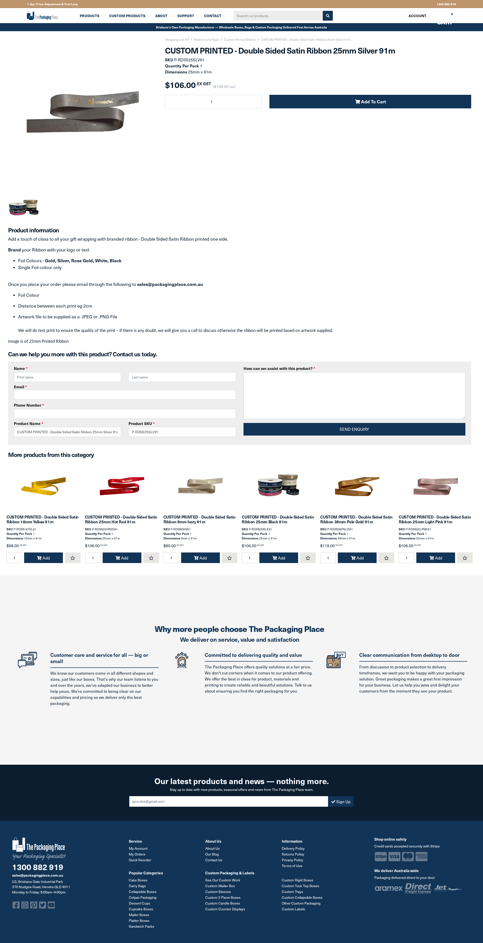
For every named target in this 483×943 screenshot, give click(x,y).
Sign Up (342, 801)
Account (417, 15)
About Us (212, 848)
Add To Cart (373, 101)
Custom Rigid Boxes (297, 880)
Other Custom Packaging (301, 903)
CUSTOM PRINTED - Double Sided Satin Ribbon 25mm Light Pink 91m (435, 519)
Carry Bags (137, 885)
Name (21, 368)
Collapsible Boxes (142, 891)
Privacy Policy (292, 860)
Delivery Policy (293, 848)
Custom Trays (292, 891)
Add (46, 558)
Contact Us (213, 860)
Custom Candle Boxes (222, 903)
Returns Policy (293, 854)
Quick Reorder (140, 860)
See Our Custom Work (222, 880)
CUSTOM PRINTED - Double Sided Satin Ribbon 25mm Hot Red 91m (121, 519)
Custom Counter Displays (225, 909)
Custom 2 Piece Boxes (222, 897)
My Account (138, 848)
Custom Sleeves (218, 891)
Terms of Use (292, 865)
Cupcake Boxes (141, 909)
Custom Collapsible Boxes (302, 897)
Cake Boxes (138, 880)
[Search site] (328, 16)
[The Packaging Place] (50, 15)
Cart (441, 17)
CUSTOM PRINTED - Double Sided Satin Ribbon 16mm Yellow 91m (43, 519)
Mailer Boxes (139, 914)
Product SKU (142, 423)
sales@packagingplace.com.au (37, 875)
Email (20, 386)
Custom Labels (293, 909)
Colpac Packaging (142, 897)
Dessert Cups (139, 903)
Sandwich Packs (141, 926)
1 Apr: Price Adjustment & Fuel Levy (52, 4)
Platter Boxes (139, 920)
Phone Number (29, 405)
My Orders (137, 854)
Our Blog (212, 854)
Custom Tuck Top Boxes (300, 885)
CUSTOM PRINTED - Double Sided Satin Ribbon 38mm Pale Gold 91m (356, 519)
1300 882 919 (446, 4)
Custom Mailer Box (220, 885)
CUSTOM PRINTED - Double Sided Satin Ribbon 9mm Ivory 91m (200, 519)
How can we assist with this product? (279, 368)
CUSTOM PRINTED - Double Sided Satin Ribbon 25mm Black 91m (278, 519)
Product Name (28, 423)
